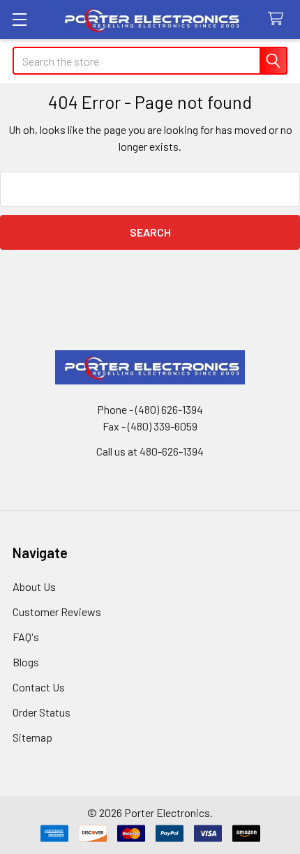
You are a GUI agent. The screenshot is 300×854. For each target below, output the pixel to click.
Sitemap (32, 737)
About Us (34, 586)
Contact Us (39, 687)
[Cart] (278, 19)
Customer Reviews (57, 611)
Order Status (41, 712)
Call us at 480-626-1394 (150, 451)
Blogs (26, 661)
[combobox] (150, 61)
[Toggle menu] (19, 19)
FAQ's (26, 636)
